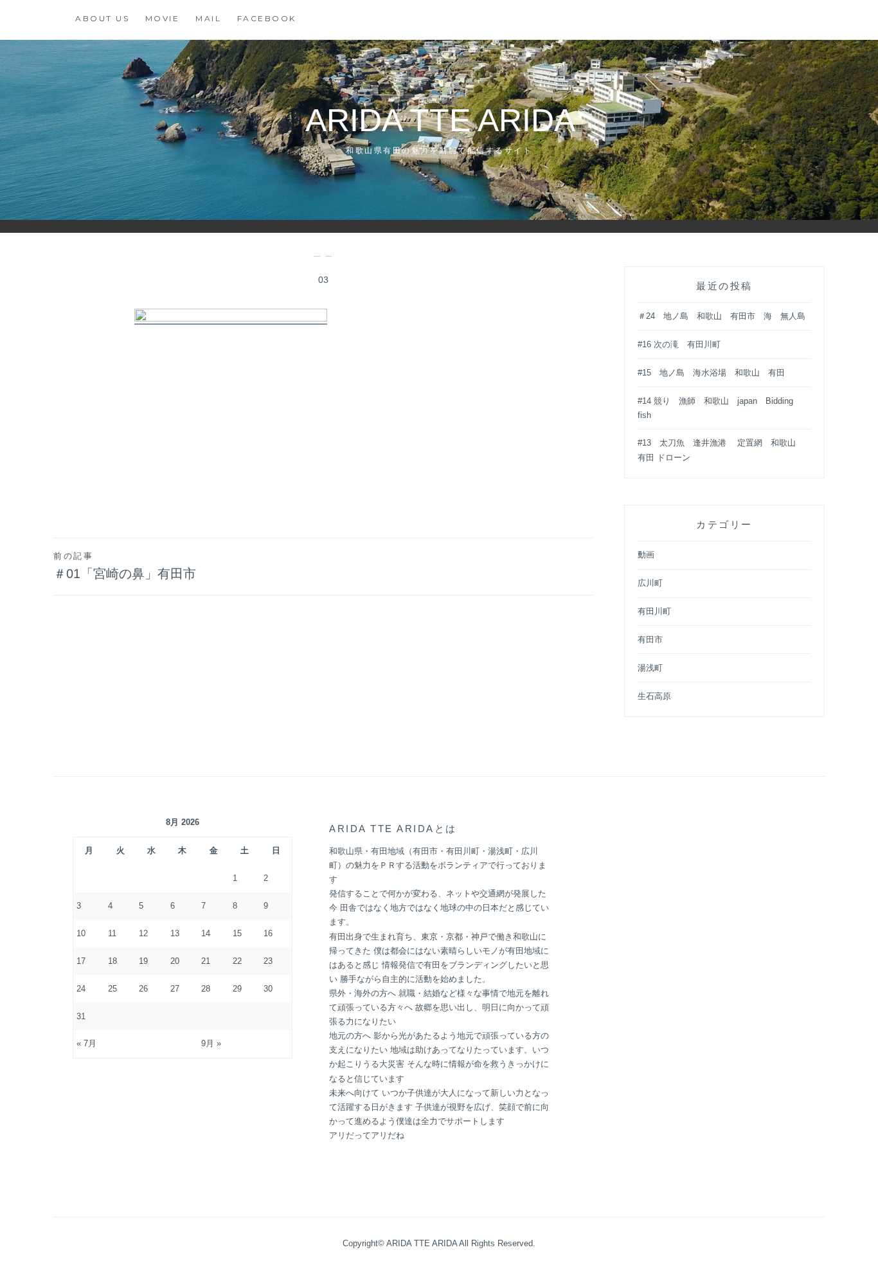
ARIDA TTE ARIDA (455, 120)
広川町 (650, 583)
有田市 (650, 639)
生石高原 (654, 696)
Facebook (266, 18)
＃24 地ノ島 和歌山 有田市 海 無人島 (721, 316)
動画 (646, 554)
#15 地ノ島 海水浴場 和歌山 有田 (711, 372)
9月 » (211, 1043)
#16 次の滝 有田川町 (679, 344)
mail (208, 18)
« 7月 (86, 1043)
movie (162, 18)
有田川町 (654, 611)
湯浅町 (650, 668)
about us (102, 18)
